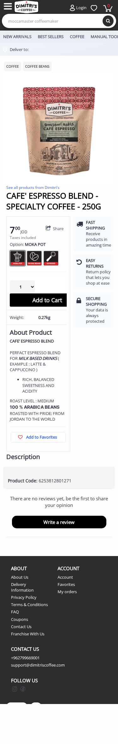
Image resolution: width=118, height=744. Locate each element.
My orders (67, 591)
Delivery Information (22, 587)
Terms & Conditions (29, 604)
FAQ (15, 612)
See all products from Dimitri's (32, 187)
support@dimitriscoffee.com (38, 665)
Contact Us (21, 626)
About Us (19, 577)
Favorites (66, 584)
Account (65, 577)
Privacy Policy (24, 597)
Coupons (19, 619)
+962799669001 (25, 658)
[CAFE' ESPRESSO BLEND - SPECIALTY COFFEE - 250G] (59, 129)
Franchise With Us (27, 634)
